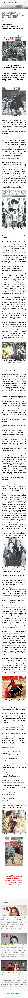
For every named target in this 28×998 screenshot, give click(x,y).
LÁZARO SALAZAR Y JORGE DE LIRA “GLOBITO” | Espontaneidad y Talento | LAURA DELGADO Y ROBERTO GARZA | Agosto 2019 (13, 975)
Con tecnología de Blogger (15, 993)
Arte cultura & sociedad (10, 2)
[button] (2, 20)
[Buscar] (26, 2)
